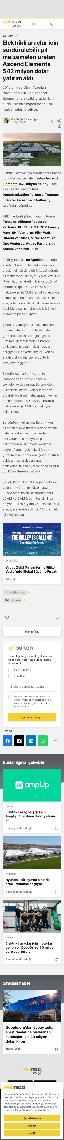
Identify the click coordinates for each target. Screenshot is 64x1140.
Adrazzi (10, 579)
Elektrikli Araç (13, 600)
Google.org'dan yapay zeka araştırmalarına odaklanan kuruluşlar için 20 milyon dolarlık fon (29, 1034)
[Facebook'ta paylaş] (8, 740)
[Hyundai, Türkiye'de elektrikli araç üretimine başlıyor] (32, 852)
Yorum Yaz (32, 631)
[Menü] (59, 24)
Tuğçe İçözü (13, 1048)
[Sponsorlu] (32, 539)
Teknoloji (11, 874)
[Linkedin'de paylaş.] (32, 740)
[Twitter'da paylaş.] (20, 740)
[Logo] (12, 23)
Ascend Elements (15, 592)
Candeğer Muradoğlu (19, 828)
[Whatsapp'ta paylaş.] (44, 740)
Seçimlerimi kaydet (32, 717)
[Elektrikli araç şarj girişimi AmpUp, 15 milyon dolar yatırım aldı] (32, 785)
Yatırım (8, 35)
